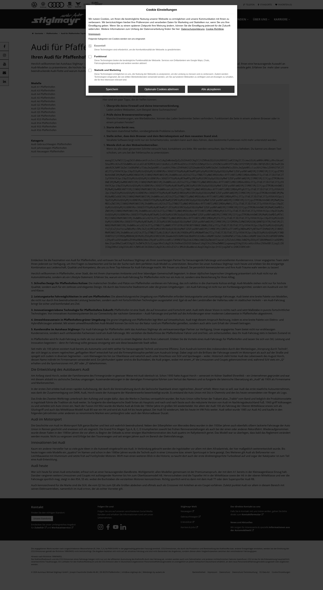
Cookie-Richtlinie (215, 29)
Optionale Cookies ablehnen (162, 89)
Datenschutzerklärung (193, 29)
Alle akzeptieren (211, 89)
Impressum (94, 34)
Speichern (112, 89)
